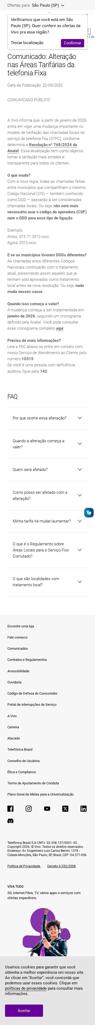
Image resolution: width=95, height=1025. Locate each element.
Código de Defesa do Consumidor (32, 693)
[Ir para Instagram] (29, 809)
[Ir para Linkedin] (83, 809)
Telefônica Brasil (19, 749)
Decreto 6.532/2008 (61, 866)
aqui (59, 328)
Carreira (13, 727)
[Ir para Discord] (10, 821)
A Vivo (12, 716)
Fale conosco (17, 637)
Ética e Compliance (21, 772)
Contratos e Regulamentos (27, 660)
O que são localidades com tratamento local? (36, 581)
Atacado (13, 738)
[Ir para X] (65, 809)
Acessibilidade (18, 671)
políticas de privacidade (26, 988)
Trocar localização (27, 42)
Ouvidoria (14, 682)
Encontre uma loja (20, 626)
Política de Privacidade (24, 866)
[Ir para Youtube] (47, 809)
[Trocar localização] (61, 5)
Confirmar (72, 43)
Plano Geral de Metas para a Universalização (40, 794)
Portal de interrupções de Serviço (31, 705)
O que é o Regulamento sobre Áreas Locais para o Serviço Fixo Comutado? (41, 550)
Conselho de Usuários (23, 761)
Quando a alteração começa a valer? (38, 444)
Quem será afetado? (30, 469)
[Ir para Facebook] (10, 809)
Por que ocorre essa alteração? (39, 418)
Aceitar (24, 1010)
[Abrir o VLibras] (89, 512)
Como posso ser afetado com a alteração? (40, 495)
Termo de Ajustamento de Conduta (33, 783)
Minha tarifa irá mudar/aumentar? (42, 521)
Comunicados (17, 648)
